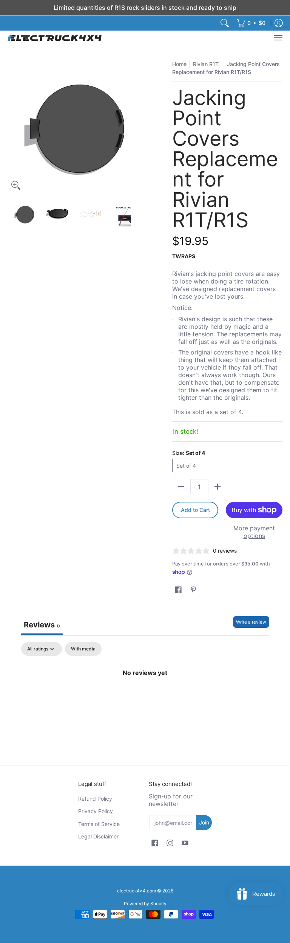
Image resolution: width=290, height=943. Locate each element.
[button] (178, 590)
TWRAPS (183, 256)
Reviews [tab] (42, 624)
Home (179, 64)
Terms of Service (99, 824)
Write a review (251, 622)
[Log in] (278, 23)
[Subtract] (181, 487)
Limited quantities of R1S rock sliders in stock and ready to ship (145, 7)
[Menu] (277, 38)
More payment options (254, 531)
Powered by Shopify (145, 903)
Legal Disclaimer (98, 836)
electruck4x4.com (136, 891)
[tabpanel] (145, 698)
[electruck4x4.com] (55, 38)
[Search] (224, 23)
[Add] (217, 487)
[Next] (136, 127)
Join (204, 822)
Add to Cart (195, 510)
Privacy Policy (95, 811)
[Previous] (13, 127)
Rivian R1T (206, 64)
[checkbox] (83, 649)
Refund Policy (95, 798)
